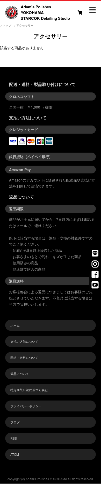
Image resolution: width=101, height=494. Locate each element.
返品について (19, 373)
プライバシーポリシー (25, 406)
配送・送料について (24, 357)
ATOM (14, 454)
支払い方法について (24, 341)
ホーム (15, 325)
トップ (7, 25)
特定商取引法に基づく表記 (29, 389)
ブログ (15, 422)
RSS (13, 438)
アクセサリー (24, 25)
